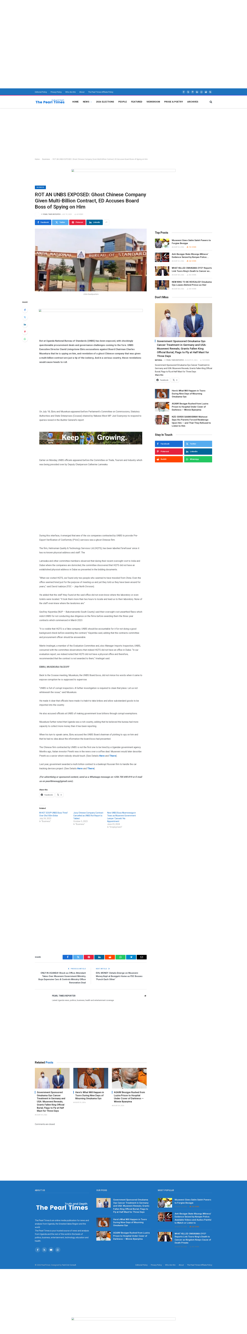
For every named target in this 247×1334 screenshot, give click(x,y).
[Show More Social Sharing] (106, 222)
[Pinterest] (25, 332)
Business (46, 159)
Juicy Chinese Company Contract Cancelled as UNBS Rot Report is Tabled (88, 816)
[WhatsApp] (25, 339)
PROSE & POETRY (173, 101)
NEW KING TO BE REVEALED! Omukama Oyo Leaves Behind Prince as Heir (192, 283)
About (81, 92)
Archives (192, 101)
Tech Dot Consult (69, 1265)
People (122, 101)
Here (80, 768)
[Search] (210, 102)
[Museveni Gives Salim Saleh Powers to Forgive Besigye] (162, 243)
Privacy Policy (56, 92)
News (86, 101)
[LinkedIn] (25, 324)
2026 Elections (105, 101)
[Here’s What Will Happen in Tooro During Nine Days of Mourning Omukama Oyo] (90, 1078)
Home (75, 101)
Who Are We (70, 92)
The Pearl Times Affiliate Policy (100, 92)
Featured (136, 101)
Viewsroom (153, 101)
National (158, 360)
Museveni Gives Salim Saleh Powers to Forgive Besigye (191, 242)
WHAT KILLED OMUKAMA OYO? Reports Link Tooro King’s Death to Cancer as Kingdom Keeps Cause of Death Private (192, 270)
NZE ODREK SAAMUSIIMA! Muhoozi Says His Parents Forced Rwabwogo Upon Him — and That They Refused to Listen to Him (191, 421)
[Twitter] (25, 317)
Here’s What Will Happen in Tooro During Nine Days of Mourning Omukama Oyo (89, 1095)
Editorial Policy (41, 92)
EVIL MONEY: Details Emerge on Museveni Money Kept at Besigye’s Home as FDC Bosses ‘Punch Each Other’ (119, 976)
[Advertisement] (86, 20)
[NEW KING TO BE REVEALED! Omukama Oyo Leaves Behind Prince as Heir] (162, 285)
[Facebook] (25, 310)
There (112, 755)
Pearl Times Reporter (51, 214)
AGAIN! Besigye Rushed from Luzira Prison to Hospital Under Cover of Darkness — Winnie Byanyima (129, 1097)
